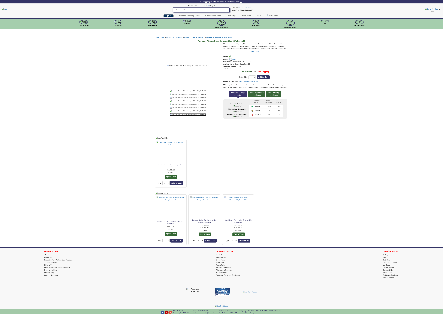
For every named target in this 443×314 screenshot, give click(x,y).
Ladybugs (386, 265)
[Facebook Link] (162, 312)
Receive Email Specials (189, 16)
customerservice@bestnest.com (207, 313)
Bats (384, 257)
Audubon (232, 59)
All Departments (359, 25)
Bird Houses (118, 25)
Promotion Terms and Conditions (228, 275)
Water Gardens (388, 278)
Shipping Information (223, 267)
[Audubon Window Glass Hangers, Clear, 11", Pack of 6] (188, 91)
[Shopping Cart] (431, 9)
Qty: (159, 183)
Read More (255, 51)
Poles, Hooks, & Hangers (194, 37)
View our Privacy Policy (246, 313)
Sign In (168, 16)
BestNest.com (276, 311)
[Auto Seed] (272, 16)
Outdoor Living (83, 25)
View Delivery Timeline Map (249, 81)
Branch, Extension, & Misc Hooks (219, 37)
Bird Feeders (152, 25)
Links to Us (48, 265)
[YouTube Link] (166, 312)
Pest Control (387, 272)
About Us (47, 255)
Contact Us (48, 257)
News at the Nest (50, 270)
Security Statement (51, 275)
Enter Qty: (243, 77)
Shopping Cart (221, 257)
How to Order (221, 255)
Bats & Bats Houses (221, 27)
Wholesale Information (224, 270)
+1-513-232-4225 (244, 8)
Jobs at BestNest (50, 262)
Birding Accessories (174, 37)
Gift (325, 24)
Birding (385, 255)
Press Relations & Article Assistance (57, 267)
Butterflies (386, 260)
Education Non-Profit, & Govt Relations (58, 260)
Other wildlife (256, 25)
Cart (432, 11)
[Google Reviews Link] (170, 312)
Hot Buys (232, 16)
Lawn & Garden (388, 267)
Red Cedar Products (390, 275)
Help (259, 16)
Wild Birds (160, 37)
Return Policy (220, 265)
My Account (220, 262)
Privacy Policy (49, 272)
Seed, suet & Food (290, 27)
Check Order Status (214, 16)
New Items (246, 16)
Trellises (187, 24)
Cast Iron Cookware (390, 262)
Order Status (220, 260)
